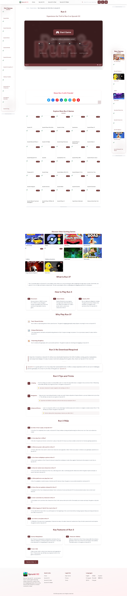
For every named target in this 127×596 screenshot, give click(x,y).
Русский (94, 578)
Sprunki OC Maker (64, 2)
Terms (66, 580)
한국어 (87, 580)
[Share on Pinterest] (78, 100)
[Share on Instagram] (57, 100)
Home (33, 2)
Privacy (67, 578)
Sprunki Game (33, 8)
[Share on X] (48, 100)
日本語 (93, 575)
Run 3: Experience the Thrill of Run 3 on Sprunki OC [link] (49, 8)
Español (100, 575)
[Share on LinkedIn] (61, 100)
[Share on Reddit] (74, 100)
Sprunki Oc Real (52, 2)
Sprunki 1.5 (31, 367)
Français (94, 580)
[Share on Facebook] (53, 100)
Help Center (68, 575)
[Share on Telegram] (69, 100)
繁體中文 (100, 578)
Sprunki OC (41, 2)
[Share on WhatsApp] (65, 100)
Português (88, 578)
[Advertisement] (8, 134)
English (87, 575)
